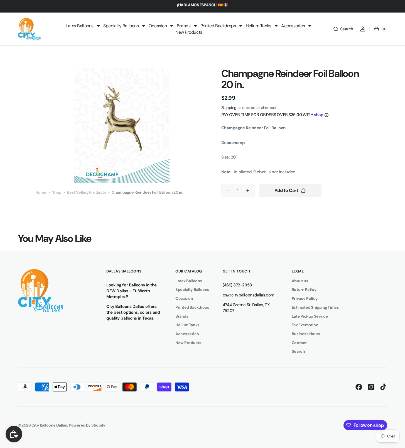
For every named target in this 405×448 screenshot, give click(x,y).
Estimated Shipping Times (315, 307)
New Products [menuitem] (188, 32)
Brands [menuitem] (183, 26)
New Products (188, 342)
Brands (181, 316)
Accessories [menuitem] (293, 26)
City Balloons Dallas (49, 425)
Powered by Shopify (87, 425)
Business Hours (306, 333)
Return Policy (304, 289)
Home (40, 191)
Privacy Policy (305, 298)
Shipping (228, 107)
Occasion (184, 298)
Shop (57, 191)
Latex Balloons (188, 280)
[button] (343, 29)
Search (298, 351)
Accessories (187, 333)
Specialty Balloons (192, 289)
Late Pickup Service (310, 316)
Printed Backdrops (192, 307)
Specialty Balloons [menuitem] (121, 26)
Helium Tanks (187, 324)
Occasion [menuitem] (158, 26)
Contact (299, 342)
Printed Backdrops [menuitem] (218, 26)
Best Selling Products (86, 191)
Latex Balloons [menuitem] (80, 26)
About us (300, 280)
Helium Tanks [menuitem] (258, 26)
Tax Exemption (305, 324)
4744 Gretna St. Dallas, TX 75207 (246, 307)
